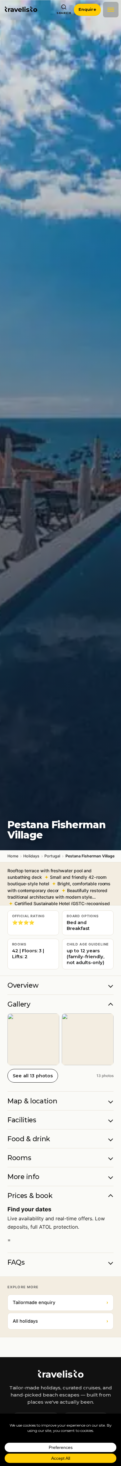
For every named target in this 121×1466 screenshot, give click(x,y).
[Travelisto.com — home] (21, 9)
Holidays (31, 856)
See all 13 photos (33, 1076)
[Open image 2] (88, 1039)
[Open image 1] (33, 1039)
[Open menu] (111, 9)
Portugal (52, 856)
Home (12, 856)
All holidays (60, 1321)
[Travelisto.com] (60, 1374)
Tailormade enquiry (60, 1302)
